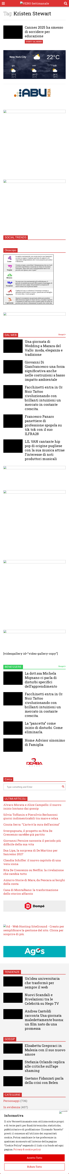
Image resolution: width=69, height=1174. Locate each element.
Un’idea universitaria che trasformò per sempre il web (42, 982)
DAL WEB (11, 335)
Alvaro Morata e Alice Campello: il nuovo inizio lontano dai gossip (32, 806)
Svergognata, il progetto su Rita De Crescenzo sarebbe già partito (27, 832)
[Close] (63, 1112)
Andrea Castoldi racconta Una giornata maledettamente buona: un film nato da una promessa (44, 1020)
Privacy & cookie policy (27, 1149)
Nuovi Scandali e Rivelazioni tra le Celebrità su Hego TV (42, 999)
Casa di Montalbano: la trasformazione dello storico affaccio (30, 891)
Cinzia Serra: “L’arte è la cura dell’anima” (31, 824)
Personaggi (11, 1101)
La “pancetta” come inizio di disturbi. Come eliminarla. (44, 727)
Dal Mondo (37, 42)
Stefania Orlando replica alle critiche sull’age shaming (45, 1066)
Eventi (29, 42)
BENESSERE (13, 666)
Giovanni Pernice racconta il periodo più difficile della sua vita (32, 842)
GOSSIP (10, 1039)
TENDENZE (12, 972)
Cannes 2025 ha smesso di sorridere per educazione (44, 31)
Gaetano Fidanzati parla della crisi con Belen (44, 1080)
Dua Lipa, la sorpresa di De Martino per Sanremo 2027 (30, 852)
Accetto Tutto (34, 1157)
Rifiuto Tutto (34, 1166)
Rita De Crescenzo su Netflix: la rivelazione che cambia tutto (33, 872)
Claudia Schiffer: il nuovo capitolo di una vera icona (32, 862)
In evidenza (11, 1107)
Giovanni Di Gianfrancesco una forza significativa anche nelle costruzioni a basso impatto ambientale (45, 371)
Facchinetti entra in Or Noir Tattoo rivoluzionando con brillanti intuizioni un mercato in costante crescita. (44, 398)
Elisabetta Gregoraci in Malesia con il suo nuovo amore (45, 1049)
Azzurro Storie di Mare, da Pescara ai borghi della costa (34, 882)
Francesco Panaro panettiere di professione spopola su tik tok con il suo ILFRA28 (43, 425)
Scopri (61, 334)
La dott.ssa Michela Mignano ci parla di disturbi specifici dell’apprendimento (41, 679)
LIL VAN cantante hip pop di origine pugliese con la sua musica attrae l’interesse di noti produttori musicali (45, 450)
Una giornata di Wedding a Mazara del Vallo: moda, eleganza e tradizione (44, 348)
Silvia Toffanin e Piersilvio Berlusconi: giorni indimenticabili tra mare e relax (30, 816)
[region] (34, 1142)
